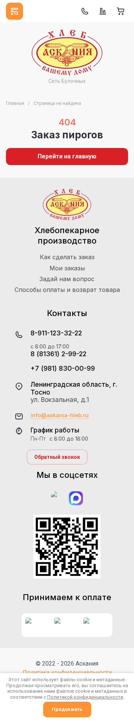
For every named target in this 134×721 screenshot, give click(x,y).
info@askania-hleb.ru (60, 415)
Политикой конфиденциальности (85, 697)
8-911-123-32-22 (56, 333)
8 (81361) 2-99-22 (58, 354)
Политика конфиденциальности (67, 672)
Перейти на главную (67, 156)
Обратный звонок (57, 457)
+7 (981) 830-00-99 (63, 368)
